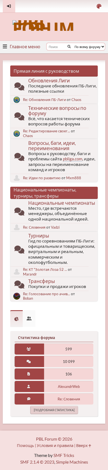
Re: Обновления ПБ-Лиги (44, 99)
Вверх (82, 445)
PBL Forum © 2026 (54, 438)
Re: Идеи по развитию (42, 178)
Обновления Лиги (49, 81)
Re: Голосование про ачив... (46, 294)
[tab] (16, 318)
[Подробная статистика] (54, 410)
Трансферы (41, 281)
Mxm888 (73, 178)
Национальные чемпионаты (61, 203)
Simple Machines (72, 461)
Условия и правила (55, 445)
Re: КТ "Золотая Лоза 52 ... (45, 269)
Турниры (38, 236)
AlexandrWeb (69, 386)
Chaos (76, 99)
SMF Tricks (63, 455)
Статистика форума (36, 337)
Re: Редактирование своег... (46, 131)
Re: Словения (34, 227)
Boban (28, 298)
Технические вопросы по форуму (57, 110)
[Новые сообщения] (19, 87)
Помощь (25, 445)
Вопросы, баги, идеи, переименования (52, 145)
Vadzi (55, 227)
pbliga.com (72, 158)
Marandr (30, 274)
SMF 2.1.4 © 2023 (37, 461)
